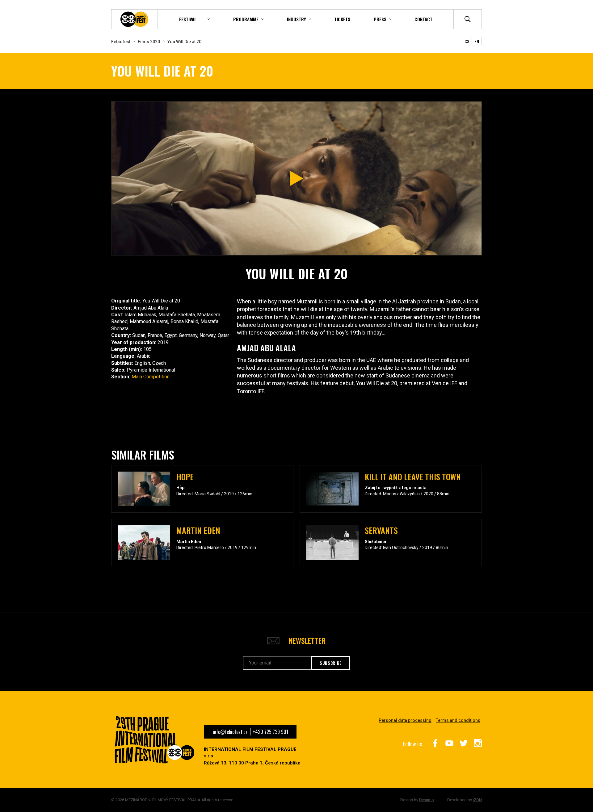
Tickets (342, 19)
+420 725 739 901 (270, 731)
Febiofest (120, 41)
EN (476, 41)
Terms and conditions (458, 720)
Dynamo (426, 799)
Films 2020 (149, 41)
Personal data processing (405, 720)
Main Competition (151, 377)
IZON (477, 799)
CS (467, 41)
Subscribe (331, 663)
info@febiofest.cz (230, 731)
